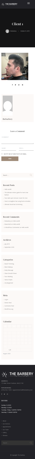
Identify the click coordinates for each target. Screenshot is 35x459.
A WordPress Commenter (11, 227)
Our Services (6, 424)
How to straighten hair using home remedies (17, 201)
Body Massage (8, 270)
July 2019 (7, 244)
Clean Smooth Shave (10, 273)
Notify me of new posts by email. (15, 154)
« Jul (10, 350)
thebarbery (13, 31)
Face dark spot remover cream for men (15, 198)
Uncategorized (8, 283)
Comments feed (9, 306)
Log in (6, 299)
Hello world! (7, 189)
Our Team (6, 429)
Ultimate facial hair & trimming (13, 204)
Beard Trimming (9, 264)
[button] (28, 3)
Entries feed (7, 303)
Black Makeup (8, 267)
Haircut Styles (8, 280)
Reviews (5, 435)
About (4, 421)
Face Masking (8, 276)
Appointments (7, 427)
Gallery (5, 432)
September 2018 (9, 247)
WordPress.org (8, 309)
